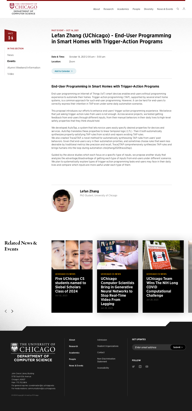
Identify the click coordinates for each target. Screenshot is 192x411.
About (96, 8)
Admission (102, 339)
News (10, 54)
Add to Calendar (62, 71)
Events (11, 61)
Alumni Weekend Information (23, 67)
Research (108, 8)
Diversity (148, 8)
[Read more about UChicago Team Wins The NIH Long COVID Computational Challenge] (163, 276)
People (136, 8)
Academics (123, 8)
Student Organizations (107, 346)
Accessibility (103, 367)
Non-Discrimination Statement (106, 360)
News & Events (165, 8)
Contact (100, 352)
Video (10, 73)
